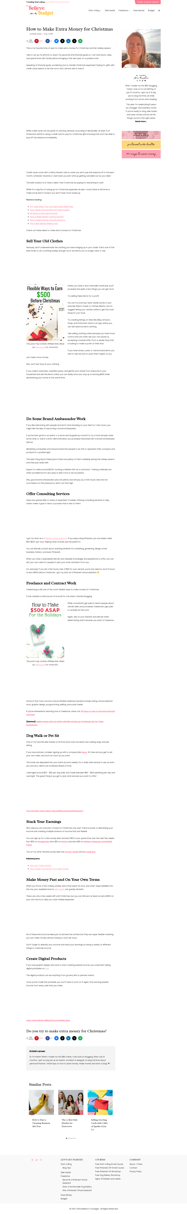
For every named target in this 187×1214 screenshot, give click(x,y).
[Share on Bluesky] (56, 41)
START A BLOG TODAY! (148, 2)
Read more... (141, 121)
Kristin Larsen (37, 1051)
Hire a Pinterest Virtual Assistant (77, 1190)
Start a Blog (66, 1164)
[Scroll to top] (181, 1208)
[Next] (109, 1113)
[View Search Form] (159, 10)
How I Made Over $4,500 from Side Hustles (49, 869)
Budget (151, 10)
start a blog (141, 135)
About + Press (136, 1164)
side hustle (59, 889)
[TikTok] (36, 1160)
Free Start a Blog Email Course (109, 1164)
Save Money (138, 10)
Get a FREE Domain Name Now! (57, 2)
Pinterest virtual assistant (55, 538)
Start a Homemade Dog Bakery (77, 1186)
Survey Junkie (71, 852)
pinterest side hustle (141, 144)
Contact (133, 1168)
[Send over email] (80, 41)
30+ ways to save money (141, 154)
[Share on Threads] (62, 41)
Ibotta (64, 841)
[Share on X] (74, 41)
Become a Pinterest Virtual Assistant (75, 1181)
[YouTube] (41, 1160)
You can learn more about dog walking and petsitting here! (54, 811)
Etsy (47, 968)
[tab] (66, 1138)
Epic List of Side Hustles (40, 865)
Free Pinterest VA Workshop (108, 1171)
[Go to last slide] (31, 1113)
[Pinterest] (28, 1160)
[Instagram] (32, 1160)
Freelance (65, 1176)
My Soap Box (89, 852)
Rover (84, 752)
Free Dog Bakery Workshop (107, 1175)
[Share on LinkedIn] (68, 41)
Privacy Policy (136, 1171)
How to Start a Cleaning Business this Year (41, 1123)
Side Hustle (110, 10)
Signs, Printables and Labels (108, 1179)
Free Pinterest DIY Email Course (109, 1168)
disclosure (40, 347)
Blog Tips (67, 1168)
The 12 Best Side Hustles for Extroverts (69, 1123)
